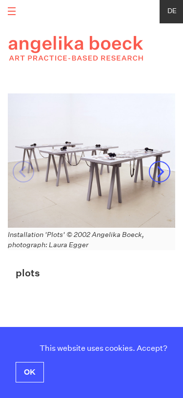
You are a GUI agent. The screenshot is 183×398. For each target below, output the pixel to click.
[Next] (159, 171)
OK (30, 372)
